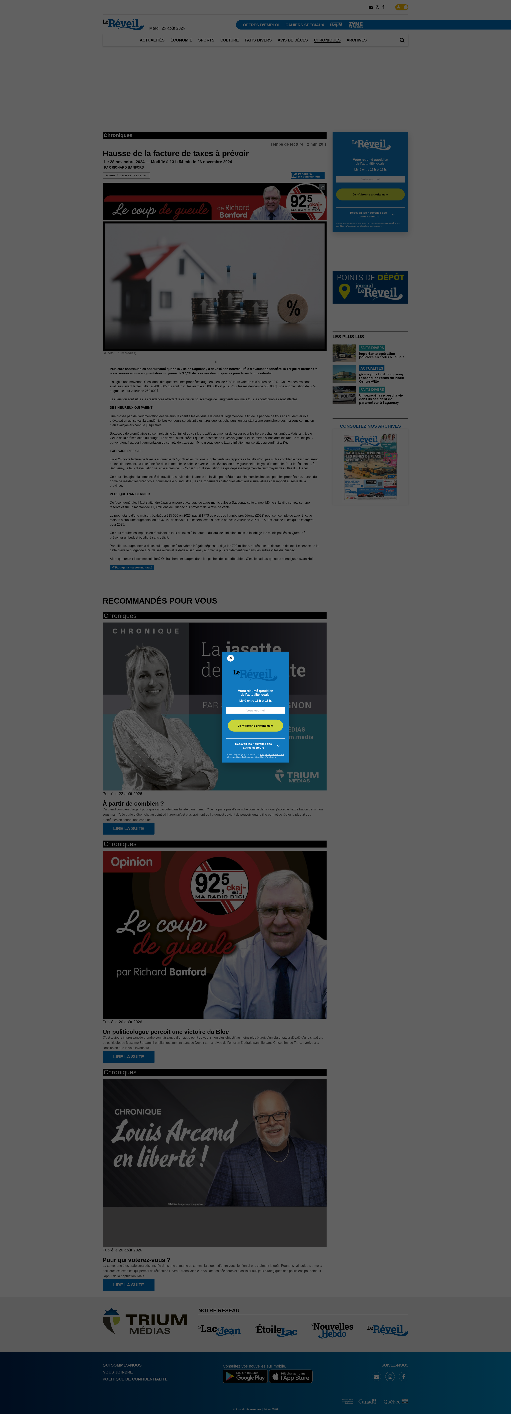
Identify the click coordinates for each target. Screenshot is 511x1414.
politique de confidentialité (272, 754)
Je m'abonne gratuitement (255, 725)
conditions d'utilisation (242, 757)
